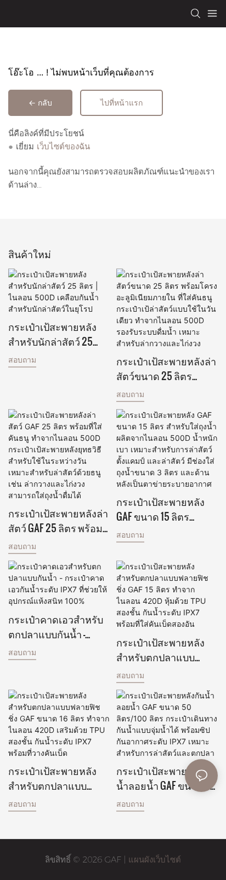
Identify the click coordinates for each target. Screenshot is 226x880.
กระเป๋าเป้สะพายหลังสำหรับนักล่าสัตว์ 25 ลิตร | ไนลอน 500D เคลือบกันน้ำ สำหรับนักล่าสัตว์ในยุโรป (56, 333)
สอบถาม (22, 359)
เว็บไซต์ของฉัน (63, 146)
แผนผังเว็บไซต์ (153, 859)
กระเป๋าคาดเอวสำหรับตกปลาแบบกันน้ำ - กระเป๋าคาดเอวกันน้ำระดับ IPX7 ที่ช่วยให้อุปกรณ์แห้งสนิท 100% (56, 626)
